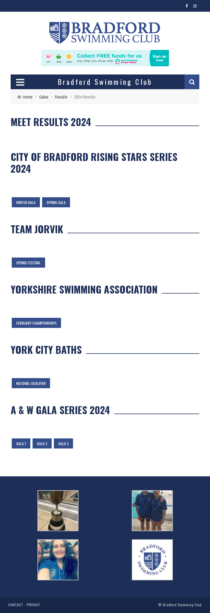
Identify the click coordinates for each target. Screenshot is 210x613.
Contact (15, 604)
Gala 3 (63, 443)
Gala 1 (21, 443)
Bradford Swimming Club (182, 604)
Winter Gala (26, 202)
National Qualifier (31, 383)
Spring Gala (56, 202)
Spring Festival (28, 262)
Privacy (33, 604)
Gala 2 (42, 443)
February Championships (36, 323)
